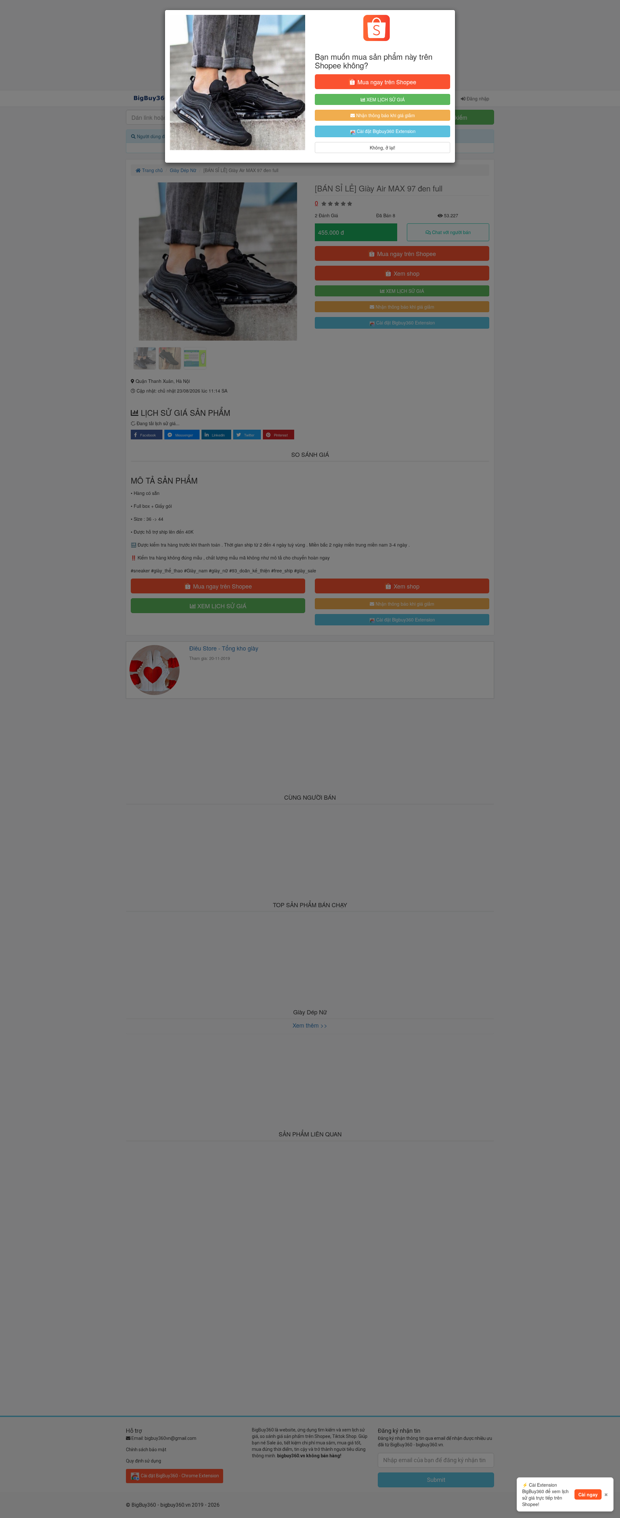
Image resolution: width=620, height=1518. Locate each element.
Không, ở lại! (382, 147)
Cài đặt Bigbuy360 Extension (386, 131)
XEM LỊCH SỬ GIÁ (385, 99)
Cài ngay (588, 1494)
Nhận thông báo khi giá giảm (385, 115)
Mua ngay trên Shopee (386, 81)
